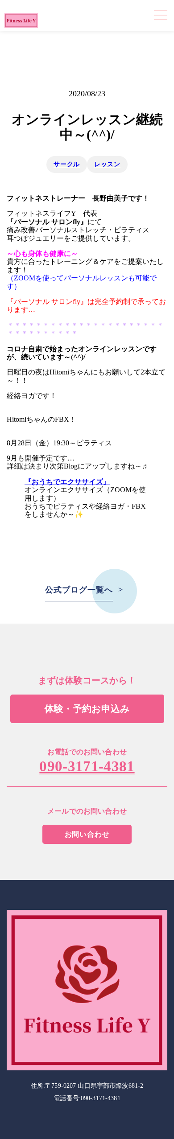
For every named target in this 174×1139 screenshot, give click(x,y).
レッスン (107, 164)
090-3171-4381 (86, 766)
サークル (67, 164)
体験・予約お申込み (87, 708)
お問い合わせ (87, 834)
